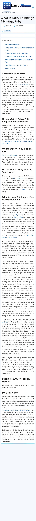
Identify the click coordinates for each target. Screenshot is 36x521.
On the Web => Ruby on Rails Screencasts (18, 56)
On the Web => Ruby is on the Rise (16, 53)
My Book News (10, 68)
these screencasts (19, 178)
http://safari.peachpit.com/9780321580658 (16, 410)
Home (18, 9)
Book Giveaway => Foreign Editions (16, 65)
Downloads (20, 17)
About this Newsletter (12, 45)
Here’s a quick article (9, 155)
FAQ (18, 20)
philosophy (6, 322)
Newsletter (7, 30)
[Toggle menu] (33, 7)
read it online (23, 84)
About (18, 12)
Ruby (16, 215)
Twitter (28, 235)
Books (18, 15)
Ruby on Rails (18, 217)
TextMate (25, 189)
